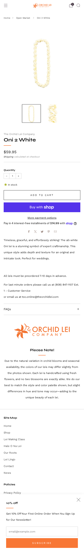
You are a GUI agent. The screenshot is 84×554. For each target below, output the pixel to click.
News (7, 472)
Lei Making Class (14, 439)
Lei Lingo (9, 459)
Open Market (23, 18)
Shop (7, 432)
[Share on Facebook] (29, 232)
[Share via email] (55, 232)
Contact (9, 466)
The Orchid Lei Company (19, 134)
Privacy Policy (12, 492)
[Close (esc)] (78, 499)
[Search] (78, 5)
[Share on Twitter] (42, 232)
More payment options (42, 217)
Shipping (8, 156)
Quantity (9, 170)
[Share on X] (35, 232)
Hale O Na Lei (12, 446)
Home (7, 18)
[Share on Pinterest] (49, 232)
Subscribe (42, 543)
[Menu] (6, 5)
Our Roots (10, 452)
